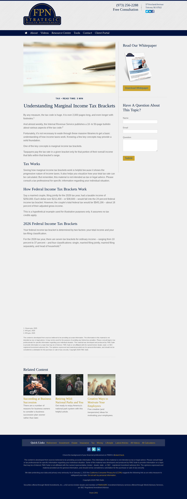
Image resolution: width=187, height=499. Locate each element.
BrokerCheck (119, 455)
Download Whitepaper (136, 88)
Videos (45, 33)
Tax (93, 443)
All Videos (135, 443)
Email (125, 127)
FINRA (100, 485)
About (34, 33)
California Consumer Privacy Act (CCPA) (106, 473)
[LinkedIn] (98, 449)
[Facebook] (89, 449)
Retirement (51, 443)
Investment (64, 443)
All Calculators (148, 443)
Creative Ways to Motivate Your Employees (98, 402)
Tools (77, 33)
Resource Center (61, 33)
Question (127, 137)
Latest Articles (121, 443)
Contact (87, 33)
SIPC (106, 485)
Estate (74, 443)
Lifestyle (109, 443)
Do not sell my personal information (102, 475)
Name (125, 118)
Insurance (84, 443)
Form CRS (93, 493)
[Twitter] (93, 449)
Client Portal (102, 33)
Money (100, 443)
